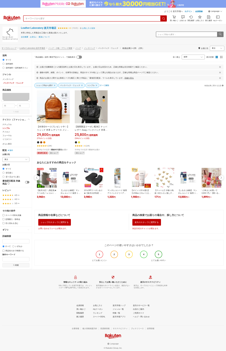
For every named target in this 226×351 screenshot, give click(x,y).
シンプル (6, 128)
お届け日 (6, 165)
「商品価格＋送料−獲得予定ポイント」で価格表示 (54, 57)
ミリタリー (7, 139)
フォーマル (7, 135)
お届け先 (6, 154)
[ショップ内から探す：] (220, 34)
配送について (44, 37)
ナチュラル (7, 124)
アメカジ (6, 132)
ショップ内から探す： (167, 34)
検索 (17, 112)
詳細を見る (129, 78)
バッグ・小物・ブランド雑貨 (60, 48)
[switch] (27, 182)
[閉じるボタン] (220, 66)
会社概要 (24, 37)
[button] (215, 12)
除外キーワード (8, 255)
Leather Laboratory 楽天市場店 (38, 28)
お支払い (33, 37)
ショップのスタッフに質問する (55, 222)
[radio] (3, 60)
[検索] (164, 18)
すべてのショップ (9, 48)
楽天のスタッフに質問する (147, 222)
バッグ (78, 48)
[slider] (2, 101)
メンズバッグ (89, 48)
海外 (11, 150)
